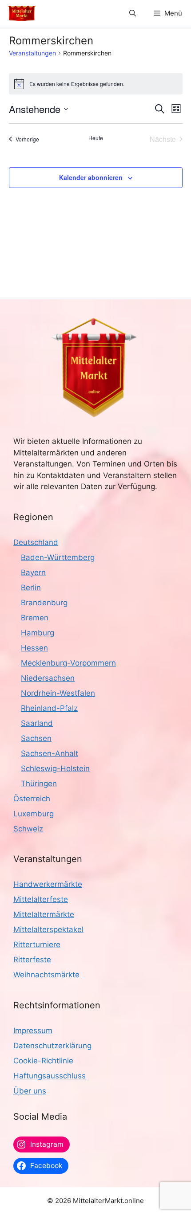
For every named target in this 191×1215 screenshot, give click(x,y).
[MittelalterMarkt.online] (21, 13)
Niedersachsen (48, 678)
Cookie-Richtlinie (43, 1060)
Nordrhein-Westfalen (58, 693)
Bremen (34, 617)
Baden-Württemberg (58, 557)
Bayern (33, 572)
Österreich (31, 798)
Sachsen (36, 738)
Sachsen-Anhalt (49, 753)
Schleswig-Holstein (55, 768)
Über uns (29, 1090)
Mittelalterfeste (40, 899)
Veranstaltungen (32, 53)
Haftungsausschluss (49, 1075)
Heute (95, 137)
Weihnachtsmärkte (46, 974)
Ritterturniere (36, 944)
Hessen (34, 647)
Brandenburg (44, 602)
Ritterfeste (32, 959)
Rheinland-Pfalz (49, 708)
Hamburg (37, 632)
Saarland (37, 723)
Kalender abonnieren (91, 177)
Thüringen (39, 783)
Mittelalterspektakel (48, 929)
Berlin (31, 587)
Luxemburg (33, 813)
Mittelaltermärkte (43, 914)
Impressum (32, 1030)
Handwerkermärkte (47, 884)
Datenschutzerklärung (52, 1045)
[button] (132, 13)
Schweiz (28, 828)
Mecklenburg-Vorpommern (68, 662)
